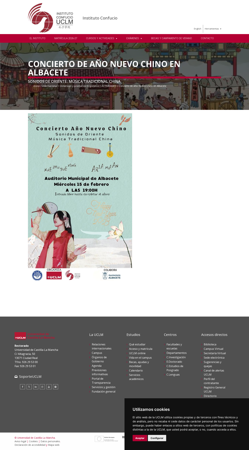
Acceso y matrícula (140, 349)
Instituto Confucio (100, 18)
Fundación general (103, 391)
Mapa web (53, 444)
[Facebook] (22, 386)
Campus (97, 353)
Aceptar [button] (139, 438)
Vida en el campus (140, 357)
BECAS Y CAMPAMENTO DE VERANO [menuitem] (171, 38)
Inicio (36, 85)
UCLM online (137, 353)
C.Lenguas (173, 374)
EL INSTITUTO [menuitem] (37, 38)
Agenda (96, 366)
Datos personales (50, 441)
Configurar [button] (157, 438)
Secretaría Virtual (215, 353)
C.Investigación (176, 357)
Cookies (33, 441)
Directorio (210, 396)
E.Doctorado (174, 362)
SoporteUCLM (30, 376)
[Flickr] (55, 386)
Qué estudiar (137, 344)
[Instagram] (42, 386)
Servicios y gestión (103, 387)
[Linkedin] (35, 386)
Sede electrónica (214, 357)
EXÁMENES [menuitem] (133, 38)
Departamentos (177, 353)
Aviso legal (20, 441)
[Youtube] (48, 386)
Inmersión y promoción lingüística (79, 85)
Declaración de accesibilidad (30, 444)
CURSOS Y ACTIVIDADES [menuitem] (100, 38)
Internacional (49, 85)
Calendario (136, 370)
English (197, 28)
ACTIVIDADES (108, 85)
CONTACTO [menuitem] (207, 38)
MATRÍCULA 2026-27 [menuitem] (65, 38)
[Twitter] (29, 386)
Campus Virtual (213, 349)
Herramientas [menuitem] (212, 28)
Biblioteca (210, 344)
